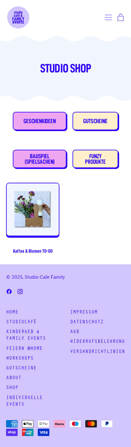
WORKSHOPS (20, 358)
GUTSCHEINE (21, 368)
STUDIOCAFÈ (21, 322)
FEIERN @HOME (24, 348)
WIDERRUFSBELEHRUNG (97, 341)
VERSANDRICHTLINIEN (97, 352)
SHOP (12, 388)
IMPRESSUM (83, 312)
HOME (12, 312)
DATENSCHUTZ (87, 322)
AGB (74, 332)
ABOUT (13, 378)
